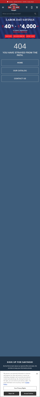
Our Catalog (20, 71)
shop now (8, 36)
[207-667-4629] (32, 7)
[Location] (26, 7)
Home (20, 63)
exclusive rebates (19, 36)
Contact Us (20, 78)
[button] (3, 7)
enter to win (30, 36)
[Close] (37, 374)
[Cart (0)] (37, 7)
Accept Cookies (28, 393)
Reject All (11, 393)
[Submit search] (35, 13)
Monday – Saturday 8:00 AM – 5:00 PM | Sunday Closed (21, 1)
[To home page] (13, 7)
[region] (20, 384)
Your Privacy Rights (20, 388)
